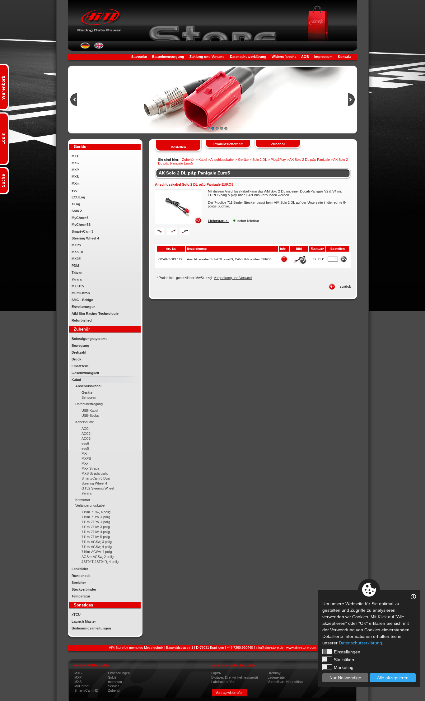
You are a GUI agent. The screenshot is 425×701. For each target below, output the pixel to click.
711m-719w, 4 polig (96, 522)
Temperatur (81, 596)
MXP (75, 170)
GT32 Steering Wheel (98, 488)
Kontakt (344, 56)
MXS (75, 177)
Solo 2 (77, 211)
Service (113, 686)
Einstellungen (347, 651)
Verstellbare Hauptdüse (285, 682)
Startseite (139, 56)
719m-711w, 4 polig (96, 517)
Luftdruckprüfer (223, 682)
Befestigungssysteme (89, 339)
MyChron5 (82, 686)
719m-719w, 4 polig (96, 512)
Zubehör (114, 690)
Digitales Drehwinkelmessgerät (234, 677)
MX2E (76, 259)
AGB (305, 56)
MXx (85, 463)
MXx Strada (90, 468)
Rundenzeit (81, 576)
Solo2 (112, 677)
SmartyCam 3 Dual (96, 478)
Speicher (79, 582)
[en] (99, 47)
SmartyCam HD (86, 690)
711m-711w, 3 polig (96, 527)
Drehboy (274, 673)
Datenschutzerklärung (248, 56)
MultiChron (81, 293)
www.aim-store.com (301, 647)
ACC (85, 428)
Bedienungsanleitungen (91, 628)
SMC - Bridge (82, 300)
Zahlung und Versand (207, 56)
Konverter (82, 500)
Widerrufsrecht (284, 56)
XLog (76, 204)
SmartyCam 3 (82, 231)
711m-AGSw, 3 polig (97, 542)
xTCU (76, 614)
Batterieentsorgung (168, 56)
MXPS (76, 245)
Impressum (323, 56)
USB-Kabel (90, 410)
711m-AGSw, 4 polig (97, 547)
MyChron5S (81, 224)
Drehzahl (79, 352)
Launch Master (84, 621)
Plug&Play (278, 159)
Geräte (87, 392)
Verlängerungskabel (90, 505)
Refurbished (82, 320)
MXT (75, 156)
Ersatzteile (80, 366)
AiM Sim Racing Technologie (95, 313)
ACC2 (86, 433)
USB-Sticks (90, 415)
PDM (75, 265)
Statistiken (344, 659)
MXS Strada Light (95, 473)
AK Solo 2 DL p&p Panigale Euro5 (194, 172)
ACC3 (86, 438)
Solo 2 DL (259, 159)
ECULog (78, 197)
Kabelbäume (84, 422)
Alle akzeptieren (393, 677)
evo (74, 190)
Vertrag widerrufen (229, 692)
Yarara (77, 279)
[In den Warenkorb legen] (344, 259)
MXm (76, 183)
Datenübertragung (89, 404)
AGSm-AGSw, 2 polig (98, 557)
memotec (115, 682)
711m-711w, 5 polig (96, 537)
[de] (85, 47)
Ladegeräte (276, 677)
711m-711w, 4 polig (96, 532)
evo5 (85, 448)
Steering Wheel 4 (85, 238)
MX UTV (78, 286)
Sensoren (89, 397)
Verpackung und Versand (233, 278)
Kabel (76, 380)
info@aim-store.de (269, 647)
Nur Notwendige (345, 677)
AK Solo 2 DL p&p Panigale (309, 159)
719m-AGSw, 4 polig (97, 552)
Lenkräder (80, 569)
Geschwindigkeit (85, 373)
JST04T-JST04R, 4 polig (100, 562)
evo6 (85, 443)
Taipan (77, 272)
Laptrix (216, 673)
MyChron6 (80, 218)
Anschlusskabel (88, 386)
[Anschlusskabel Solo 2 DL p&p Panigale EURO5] (178, 223)
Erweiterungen (84, 307)
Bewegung (80, 345)
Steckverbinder (84, 589)
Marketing (343, 667)
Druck (76, 359)
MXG (75, 163)
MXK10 (77, 252)
